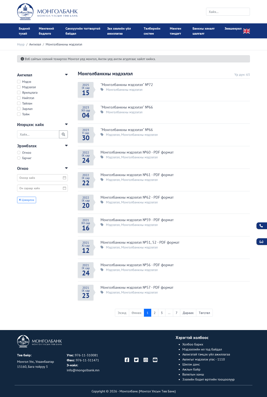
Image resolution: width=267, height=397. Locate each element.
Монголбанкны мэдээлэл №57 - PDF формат (137, 287)
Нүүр (21, 44)
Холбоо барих (192, 344)
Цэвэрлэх (27, 200)
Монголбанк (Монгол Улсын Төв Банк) (148, 391)
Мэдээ (26, 81)
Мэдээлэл (29, 87)
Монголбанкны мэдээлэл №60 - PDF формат (137, 152)
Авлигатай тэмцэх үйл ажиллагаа (206, 354)
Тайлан (27, 103)
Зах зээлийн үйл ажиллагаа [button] (119, 30)
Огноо (26, 152)
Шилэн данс (191, 364)
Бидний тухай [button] (24, 30)
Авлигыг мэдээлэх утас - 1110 (203, 359)
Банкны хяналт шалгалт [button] (204, 30)
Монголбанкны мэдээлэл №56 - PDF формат (137, 264)
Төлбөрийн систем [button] (152, 30)
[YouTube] (155, 360)
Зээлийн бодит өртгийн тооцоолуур (208, 379)
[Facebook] (127, 360)
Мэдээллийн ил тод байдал (202, 349)
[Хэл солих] (246, 31)
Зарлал (27, 109)
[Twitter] (136, 360)
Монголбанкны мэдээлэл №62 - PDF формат (137, 197)
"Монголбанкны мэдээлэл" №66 (127, 107)
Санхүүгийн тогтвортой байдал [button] (82, 30)
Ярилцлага (30, 92)
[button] (42, 74)
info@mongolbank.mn (83, 370)
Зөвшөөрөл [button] (233, 28)
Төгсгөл (204, 313)
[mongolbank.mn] (47, 11)
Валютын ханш (193, 374)
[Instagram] (146, 360)
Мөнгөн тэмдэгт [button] (175, 30)
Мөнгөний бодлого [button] (46, 30)
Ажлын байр (191, 369)
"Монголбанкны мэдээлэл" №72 (127, 84)
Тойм (25, 114)
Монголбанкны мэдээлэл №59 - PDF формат (137, 219)
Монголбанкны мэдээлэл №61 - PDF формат (137, 174)
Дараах (188, 313)
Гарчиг (26, 158)
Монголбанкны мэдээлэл (105, 73)
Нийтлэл (28, 98)
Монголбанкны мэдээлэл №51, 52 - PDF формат (140, 242)
